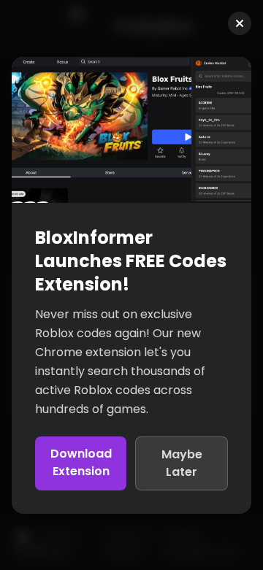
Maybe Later (181, 463)
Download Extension (81, 462)
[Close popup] (239, 23)
